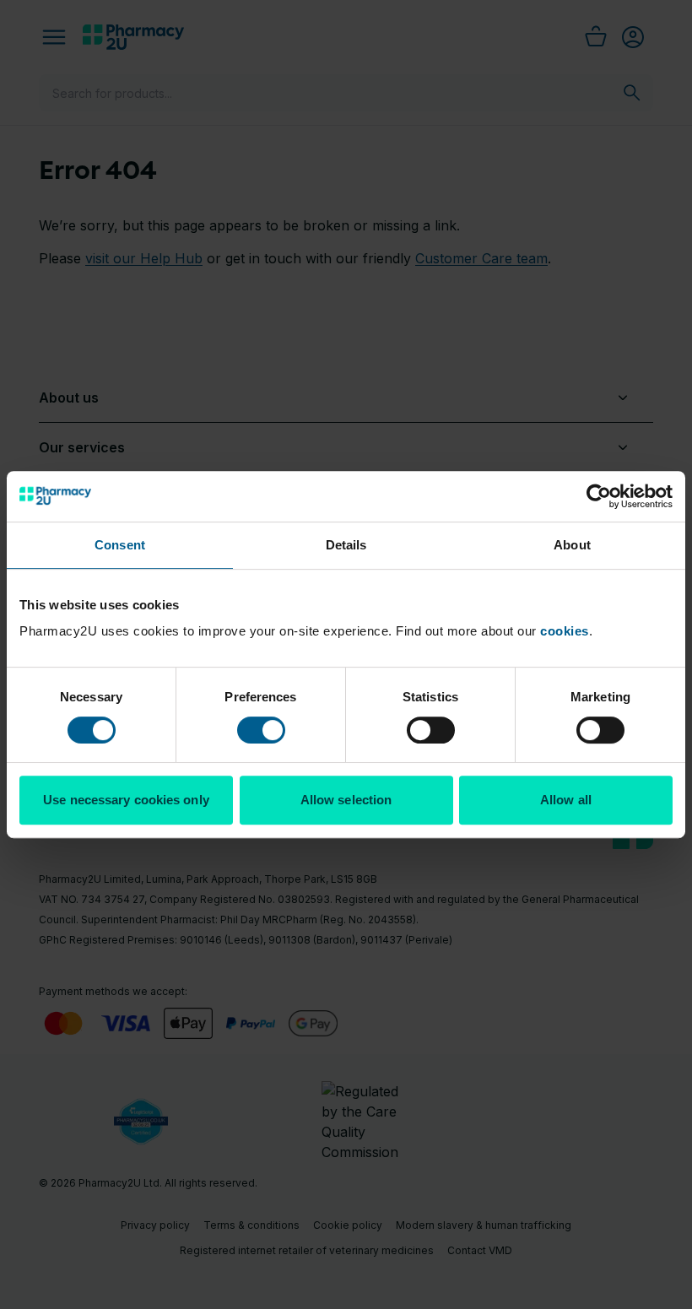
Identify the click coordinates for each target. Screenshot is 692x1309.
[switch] (261, 730)
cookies (564, 631)
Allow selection (346, 799)
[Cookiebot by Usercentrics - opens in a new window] (599, 496)
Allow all (566, 799)
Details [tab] (346, 545)
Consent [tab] (120, 545)
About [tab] (572, 545)
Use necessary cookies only (126, 799)
